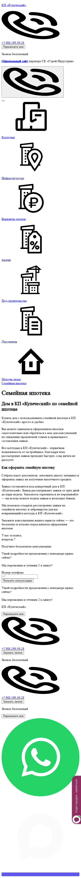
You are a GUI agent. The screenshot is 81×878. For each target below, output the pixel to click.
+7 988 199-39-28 (13, 43)
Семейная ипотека (14, 383)
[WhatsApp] (40, 795)
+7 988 (13, 648)
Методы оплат (11, 379)
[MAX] (40, 874)
